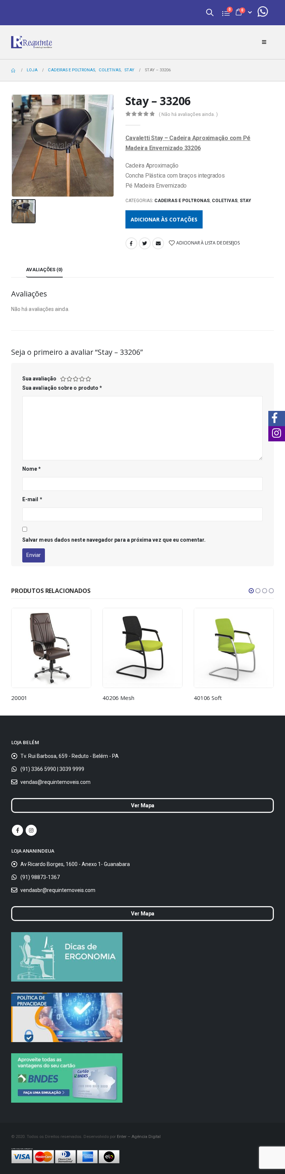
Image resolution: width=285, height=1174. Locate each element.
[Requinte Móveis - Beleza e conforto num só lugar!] (31, 42)
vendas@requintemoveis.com (55, 782)
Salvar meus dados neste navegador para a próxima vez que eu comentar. (114, 540)
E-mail (32, 499)
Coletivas (225, 200)
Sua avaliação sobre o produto (62, 388)
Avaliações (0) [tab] (44, 269)
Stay (245, 200)
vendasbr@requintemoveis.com (57, 890)
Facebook (131, 243)
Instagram (31, 830)
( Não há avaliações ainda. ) (188, 114)
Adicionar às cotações (164, 219)
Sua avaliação (39, 379)
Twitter (145, 243)
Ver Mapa (142, 805)
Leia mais (78, 620)
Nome (31, 469)
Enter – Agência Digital (139, 1136)
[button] (251, 590)
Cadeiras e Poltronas (182, 200)
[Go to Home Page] (13, 70)
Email (158, 243)
